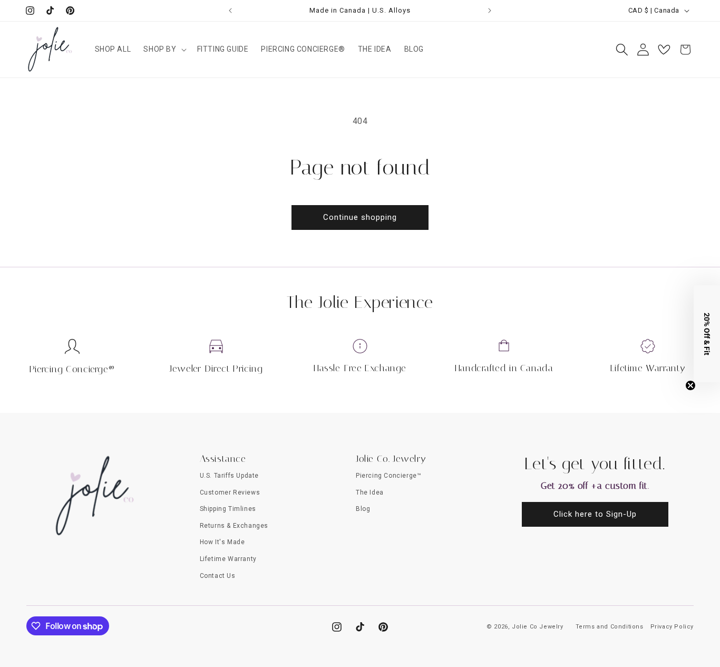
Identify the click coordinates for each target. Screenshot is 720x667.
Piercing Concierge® (72, 369)
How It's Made (222, 542)
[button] (163, 49)
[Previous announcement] (230, 11)
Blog (363, 509)
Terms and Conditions (610, 626)
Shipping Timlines (228, 509)
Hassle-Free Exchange (360, 368)
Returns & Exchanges (234, 525)
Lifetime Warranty (648, 368)
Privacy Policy (672, 626)
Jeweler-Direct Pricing (215, 368)
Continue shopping (360, 217)
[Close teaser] (690, 385)
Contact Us (218, 575)
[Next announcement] (489, 11)
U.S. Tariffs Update (229, 475)
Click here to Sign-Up (595, 514)
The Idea (370, 492)
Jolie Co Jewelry (537, 626)
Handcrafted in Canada (504, 368)
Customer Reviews (230, 492)
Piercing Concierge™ (388, 475)
